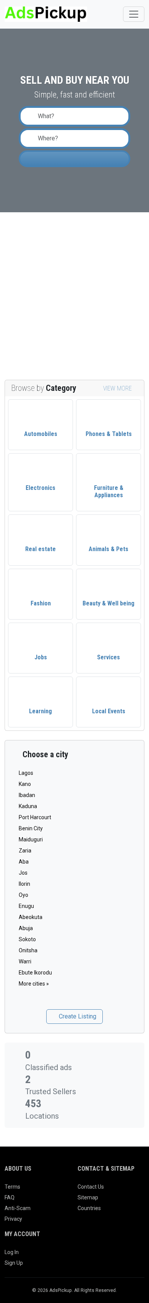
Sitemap (88, 1197)
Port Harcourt (35, 817)
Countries (89, 1208)
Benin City (31, 828)
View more (118, 388)
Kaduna (28, 806)
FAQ (10, 1197)
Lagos (26, 773)
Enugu (26, 906)
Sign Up (14, 1263)
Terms (12, 1187)
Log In (12, 1252)
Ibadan (27, 795)
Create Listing (76, 1016)
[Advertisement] (74, 296)
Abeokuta (30, 917)
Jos (23, 873)
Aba (24, 862)
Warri (25, 961)
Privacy (13, 1219)
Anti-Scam (18, 1208)
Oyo (23, 895)
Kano (25, 784)
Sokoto (27, 939)
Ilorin (24, 884)
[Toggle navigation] (133, 14)
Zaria (25, 851)
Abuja (26, 928)
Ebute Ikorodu (35, 973)
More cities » (34, 984)
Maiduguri (31, 839)
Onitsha (28, 950)
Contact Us (91, 1187)
